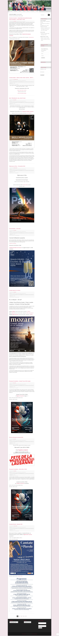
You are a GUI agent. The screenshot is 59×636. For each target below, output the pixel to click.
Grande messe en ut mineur (14, 290)
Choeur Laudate (13, 9)
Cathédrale (13, 311)
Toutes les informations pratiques (21, 93)
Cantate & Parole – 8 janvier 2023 (15, 524)
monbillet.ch (28, 311)
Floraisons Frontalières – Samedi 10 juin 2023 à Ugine (19, 381)
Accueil (11, 11)
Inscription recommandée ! (12, 243)
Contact (28, 11)
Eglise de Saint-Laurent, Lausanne (21, 90)
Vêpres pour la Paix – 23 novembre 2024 (17, 166)
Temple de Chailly (25, 184)
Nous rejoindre (32, 11)
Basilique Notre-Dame (15, 314)
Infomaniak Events (31, 37)
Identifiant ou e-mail (41, 621)
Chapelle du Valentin (23, 450)
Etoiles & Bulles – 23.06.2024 (15, 228)
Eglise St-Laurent (20, 395)
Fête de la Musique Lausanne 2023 (16, 437)
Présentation (15, 11)
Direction (20, 11)
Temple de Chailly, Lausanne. (28, 111)
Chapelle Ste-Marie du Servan (15, 247)
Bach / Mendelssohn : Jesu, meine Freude (17, 98)
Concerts (24, 11)
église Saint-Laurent (28, 534)
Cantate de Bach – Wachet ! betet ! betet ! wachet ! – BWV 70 (21, 77)
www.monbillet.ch (29, 113)
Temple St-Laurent (20, 483)
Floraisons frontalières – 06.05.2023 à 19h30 (18, 469)
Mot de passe (40, 624)
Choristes (37, 11)
